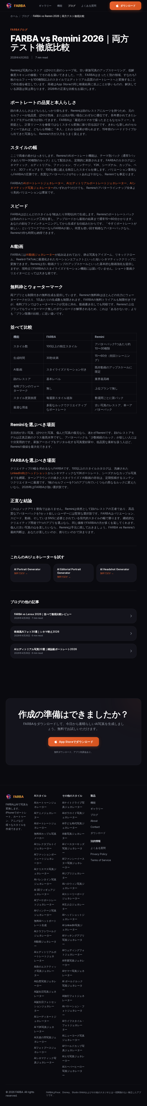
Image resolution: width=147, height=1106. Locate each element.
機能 (59, 5)
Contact (95, 826)
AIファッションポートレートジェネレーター (45, 858)
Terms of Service (101, 860)
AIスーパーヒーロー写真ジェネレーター (73, 1071)
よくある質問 (88, 5)
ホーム (14, 16)
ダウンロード (128, 5)
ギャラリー (45, 5)
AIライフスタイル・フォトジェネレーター (73, 1025)
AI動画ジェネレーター (40, 254)
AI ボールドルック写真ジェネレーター (72, 985)
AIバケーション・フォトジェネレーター (73, 1010)
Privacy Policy (99, 854)
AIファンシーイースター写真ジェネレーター (73, 863)
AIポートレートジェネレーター (43, 183)
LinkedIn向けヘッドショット (29, 473)
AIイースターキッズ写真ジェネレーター (73, 848)
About (94, 820)
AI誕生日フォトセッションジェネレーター (45, 1006)
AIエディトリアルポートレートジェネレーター (96, 183)
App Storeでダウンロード (76, 742)
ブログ (71, 5)
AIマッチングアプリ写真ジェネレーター (73, 940)
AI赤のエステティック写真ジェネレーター (45, 971)
